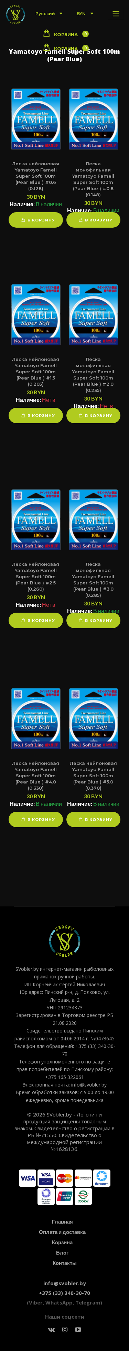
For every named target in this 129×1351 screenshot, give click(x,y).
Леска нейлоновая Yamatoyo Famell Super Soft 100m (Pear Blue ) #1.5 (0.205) (35, 371)
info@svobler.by (64, 1283)
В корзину (41, 220)
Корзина (62, 1242)
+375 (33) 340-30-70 (64, 1292)
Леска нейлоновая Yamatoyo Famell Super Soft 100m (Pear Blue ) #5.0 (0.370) (93, 775)
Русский (45, 13)
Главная (62, 1221)
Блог (62, 1252)
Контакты (65, 1263)
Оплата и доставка (62, 1232)
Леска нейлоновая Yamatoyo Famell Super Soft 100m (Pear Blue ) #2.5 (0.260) (35, 576)
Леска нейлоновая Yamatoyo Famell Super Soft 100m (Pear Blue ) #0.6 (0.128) (35, 176)
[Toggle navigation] (116, 14)
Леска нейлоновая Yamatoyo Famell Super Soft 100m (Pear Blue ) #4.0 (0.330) (35, 775)
